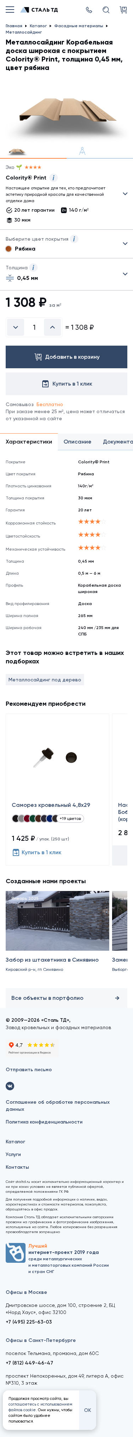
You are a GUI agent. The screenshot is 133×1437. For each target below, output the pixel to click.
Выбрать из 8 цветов (66, 244)
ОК (87, 1410)
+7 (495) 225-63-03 (29, 1322)
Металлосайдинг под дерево (45, 679)
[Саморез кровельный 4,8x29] (57, 789)
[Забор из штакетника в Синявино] (57, 938)
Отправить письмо (29, 1070)
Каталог (15, 1142)
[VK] (10, 1086)
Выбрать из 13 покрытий (61, 195)
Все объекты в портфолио (47, 998)
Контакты (17, 1167)
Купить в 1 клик (41, 852)
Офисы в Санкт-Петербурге (41, 1340)
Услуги (13, 1154)
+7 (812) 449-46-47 (29, 1363)
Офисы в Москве (26, 1292)
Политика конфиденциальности (44, 1122)
